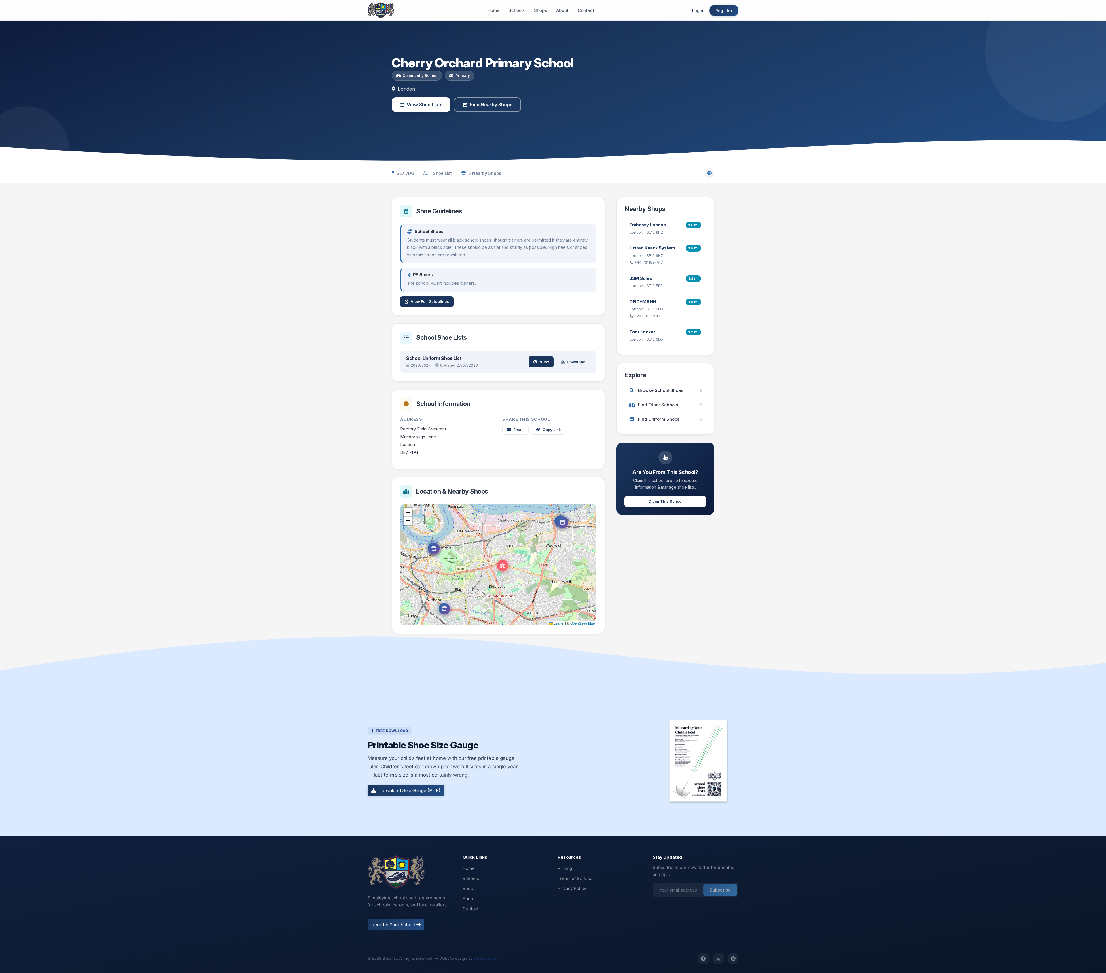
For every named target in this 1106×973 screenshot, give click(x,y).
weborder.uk (485, 958)
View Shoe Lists (424, 104)
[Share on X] (718, 958)
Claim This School (665, 501)
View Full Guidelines (430, 301)
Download (576, 361)
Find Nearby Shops (491, 104)
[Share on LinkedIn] (733, 958)
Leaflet (558, 623)
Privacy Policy (572, 888)
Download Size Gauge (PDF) (409, 790)
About (562, 10)
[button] (502, 565)
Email (518, 429)
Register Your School (393, 925)
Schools (516, 10)
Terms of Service (575, 878)
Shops (540, 10)
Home (493, 10)
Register (723, 10)
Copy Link (552, 429)
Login (697, 10)
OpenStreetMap (582, 623)
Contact (586, 10)
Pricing (565, 868)
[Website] (709, 173)
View (544, 361)
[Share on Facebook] (703, 958)
